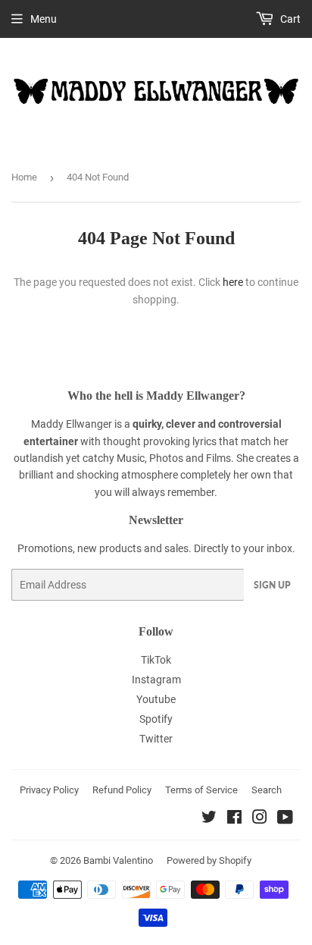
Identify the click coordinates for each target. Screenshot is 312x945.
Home (24, 177)
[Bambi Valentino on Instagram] (259, 819)
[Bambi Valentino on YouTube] (285, 819)
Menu (43, 19)
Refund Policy (121, 790)
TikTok (156, 660)
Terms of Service (201, 790)
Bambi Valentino (118, 860)
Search (266, 790)
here (233, 282)
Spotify (156, 719)
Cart (289, 19)
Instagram (156, 679)
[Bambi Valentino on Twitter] (209, 819)
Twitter (156, 739)
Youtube (156, 699)
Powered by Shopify (209, 860)
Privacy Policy (49, 790)
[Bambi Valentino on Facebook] (234, 819)
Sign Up (272, 585)
